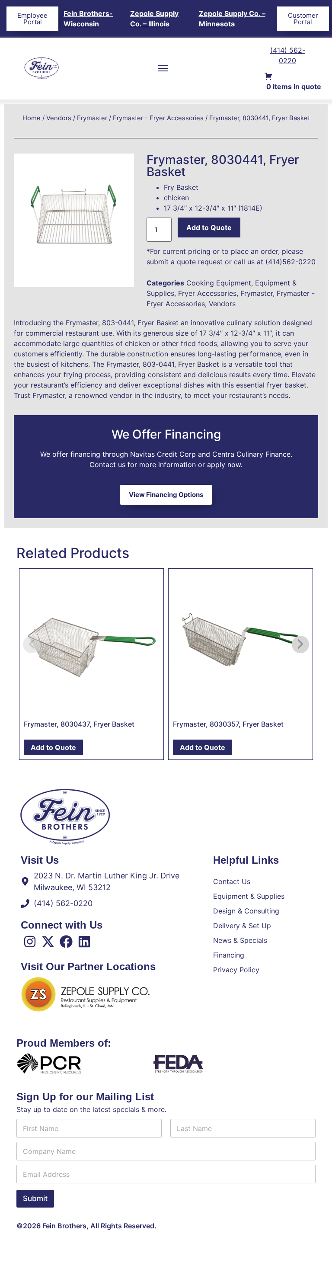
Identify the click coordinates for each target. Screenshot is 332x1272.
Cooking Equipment (218, 283)
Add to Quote (209, 227)
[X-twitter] (48, 941)
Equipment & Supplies (248, 896)
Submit (35, 1198)
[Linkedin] (84, 941)
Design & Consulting (246, 911)
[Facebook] (66, 941)
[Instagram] (30, 941)
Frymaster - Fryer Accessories (158, 118)
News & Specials (240, 940)
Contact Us (231, 881)
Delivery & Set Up (242, 925)
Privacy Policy (236, 969)
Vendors (58, 118)
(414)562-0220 (290, 261)
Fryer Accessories (207, 293)
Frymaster (92, 118)
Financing (228, 955)
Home (31, 118)
